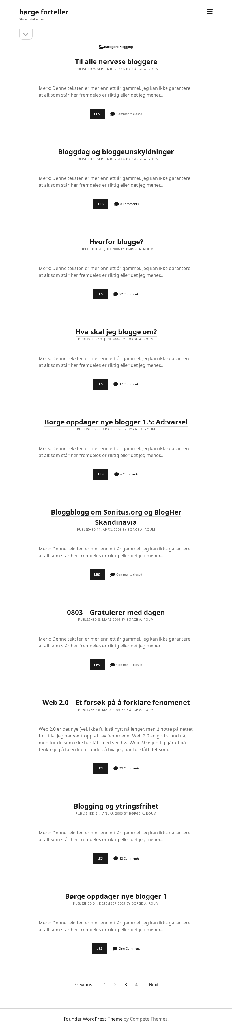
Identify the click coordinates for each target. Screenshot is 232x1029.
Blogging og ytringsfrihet (116, 806)
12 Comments (129, 858)
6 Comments (129, 474)
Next (154, 984)
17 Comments (129, 384)
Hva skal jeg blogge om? (116, 331)
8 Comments (129, 204)
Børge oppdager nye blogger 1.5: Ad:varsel (116, 421)
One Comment (129, 948)
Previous (83, 984)
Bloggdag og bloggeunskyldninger (116, 151)
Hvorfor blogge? (116, 241)
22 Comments (129, 294)
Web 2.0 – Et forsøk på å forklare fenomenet (116, 702)
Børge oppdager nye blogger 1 (116, 896)
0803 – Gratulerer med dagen (116, 612)
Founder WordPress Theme (93, 1019)
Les (99, 115)
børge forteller (43, 11)
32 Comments (129, 768)
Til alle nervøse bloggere (116, 61)
